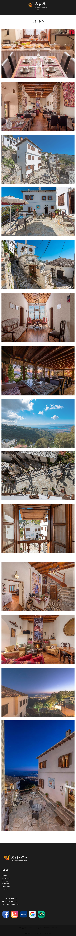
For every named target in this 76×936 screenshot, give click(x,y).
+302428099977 (11, 899)
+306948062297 (12, 904)
